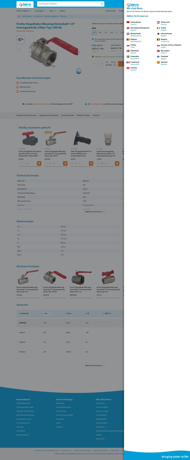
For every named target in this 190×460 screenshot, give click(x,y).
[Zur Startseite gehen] (25, 4)
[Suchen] (102, 4)
